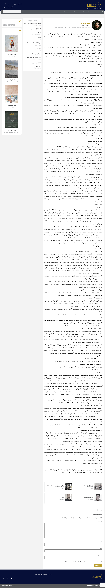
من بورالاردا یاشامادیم (88, 497)
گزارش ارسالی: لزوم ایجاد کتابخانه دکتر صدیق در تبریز (84, 485)
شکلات (39, 37)
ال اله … (39, 48)
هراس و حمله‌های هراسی (36, 53)
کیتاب (64, 12)
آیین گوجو (39, 33)
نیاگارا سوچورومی (85, 23)
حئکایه (88, 12)
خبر (92, 12)
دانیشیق (69, 12)
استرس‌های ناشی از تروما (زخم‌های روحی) (32, 57)
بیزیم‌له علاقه (13, 4)
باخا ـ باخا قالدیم (37, 67)
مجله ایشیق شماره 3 (12, 80)
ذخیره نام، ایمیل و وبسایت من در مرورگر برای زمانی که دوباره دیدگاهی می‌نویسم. (79, 561)
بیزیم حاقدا (7, 4)
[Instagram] (7, 578)
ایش (63, 497)
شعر (96, 12)
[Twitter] (3, 578)
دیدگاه (100, 521)
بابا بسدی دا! (38, 28)
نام (101, 541)
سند (60, 12)
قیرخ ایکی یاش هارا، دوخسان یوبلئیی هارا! (32, 23)
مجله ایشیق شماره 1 (12, 130)
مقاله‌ (84, 12)
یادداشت (75, 12)
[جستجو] (2, 11)
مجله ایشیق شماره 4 (12, 54)
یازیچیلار (20, 4)
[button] (99, 510)
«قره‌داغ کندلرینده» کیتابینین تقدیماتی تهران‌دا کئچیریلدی (55, 485)
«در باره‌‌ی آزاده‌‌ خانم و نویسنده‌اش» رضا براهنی (33, 43)
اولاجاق (39, 62)
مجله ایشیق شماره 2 (12, 105)
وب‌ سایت (99, 555)
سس (80, 12)
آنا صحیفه (101, 12)
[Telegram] (11, 578)
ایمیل (100, 548)
